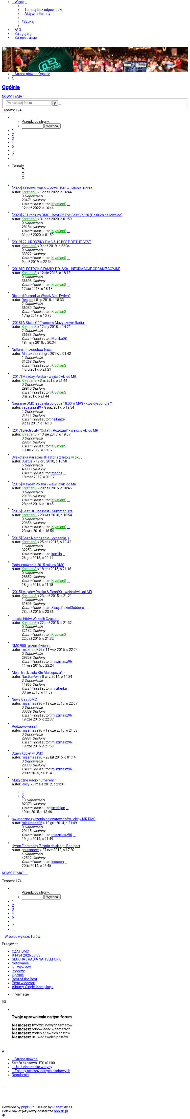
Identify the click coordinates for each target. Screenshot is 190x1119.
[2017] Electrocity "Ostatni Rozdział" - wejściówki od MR (55, 430)
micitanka (59, 688)
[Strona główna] (39, 70)
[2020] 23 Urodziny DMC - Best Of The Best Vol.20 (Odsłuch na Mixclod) (67, 215)
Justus (27, 461)
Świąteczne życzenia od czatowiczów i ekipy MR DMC (53, 819)
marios (56, 473)
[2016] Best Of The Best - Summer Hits (42, 511)
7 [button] (13, 154)
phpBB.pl (61, 1111)
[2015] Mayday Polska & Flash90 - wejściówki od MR (52, 592)
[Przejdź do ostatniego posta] (68, 204)
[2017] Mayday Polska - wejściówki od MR (44, 377)
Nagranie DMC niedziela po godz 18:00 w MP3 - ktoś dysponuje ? (62, 403)
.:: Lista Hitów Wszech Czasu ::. (35, 619)
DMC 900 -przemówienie (31, 646)
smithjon (58, 808)
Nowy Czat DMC (24, 699)
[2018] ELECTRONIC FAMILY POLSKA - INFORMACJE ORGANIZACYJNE (66, 269)
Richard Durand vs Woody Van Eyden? (41, 296)
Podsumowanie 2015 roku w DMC (38, 565)
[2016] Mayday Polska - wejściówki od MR (44, 484)
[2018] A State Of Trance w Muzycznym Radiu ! (48, 323)
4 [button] (13, 142)
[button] (13, 118)
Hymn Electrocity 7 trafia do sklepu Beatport (46, 846)
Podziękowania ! (24, 726)
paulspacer (30, 850)
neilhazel (58, 419)
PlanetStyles (62, 1107)
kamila (56, 554)
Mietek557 (30, 354)
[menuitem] (42, 10)
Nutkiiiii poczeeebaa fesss (32, 350)
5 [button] (13, 146)
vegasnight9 (31, 407)
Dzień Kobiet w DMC (27, 753)
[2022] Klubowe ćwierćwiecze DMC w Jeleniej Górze (52, 188)
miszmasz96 (32, 650)
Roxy (25, 784)
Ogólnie (11, 87)
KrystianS (29, 192)
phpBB (26, 1107)
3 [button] (13, 138)
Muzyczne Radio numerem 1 (34, 780)
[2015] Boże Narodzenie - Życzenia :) (40, 538)
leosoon (57, 862)
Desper (27, 300)
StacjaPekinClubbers (67, 608)
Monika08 (59, 338)
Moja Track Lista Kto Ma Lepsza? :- (38, 673)
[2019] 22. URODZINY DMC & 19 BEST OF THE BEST (51, 242)
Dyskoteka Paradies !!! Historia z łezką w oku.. (47, 457)
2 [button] (13, 135)
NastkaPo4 (30, 677)
